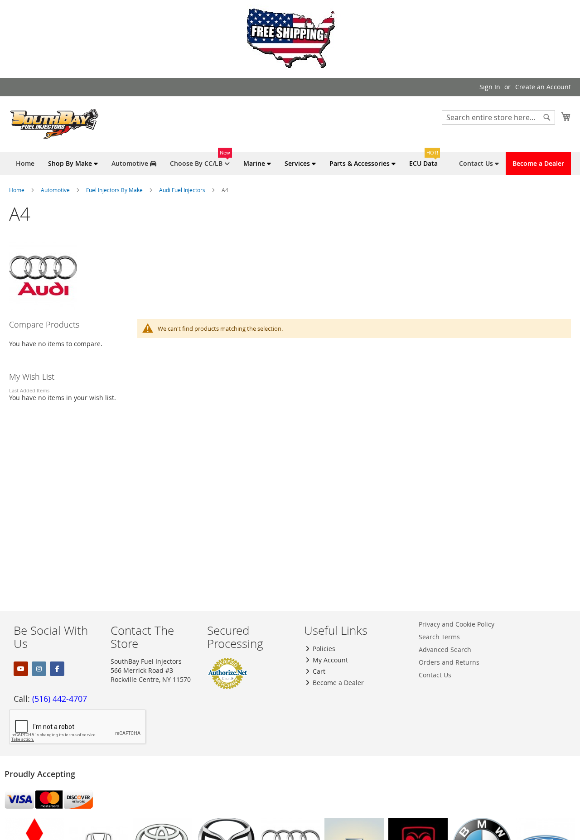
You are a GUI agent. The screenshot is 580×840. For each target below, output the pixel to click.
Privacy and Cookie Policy (456, 624)
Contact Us (435, 675)
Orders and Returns (449, 662)
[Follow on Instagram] (39, 669)
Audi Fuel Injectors (183, 189)
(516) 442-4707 (59, 698)
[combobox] (498, 117)
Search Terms (439, 636)
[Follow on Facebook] (57, 669)
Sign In (489, 86)
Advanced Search (445, 649)
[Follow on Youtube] (21, 669)
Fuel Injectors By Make (115, 189)
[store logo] (54, 123)
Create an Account (543, 86)
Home (17, 189)
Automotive (56, 189)
